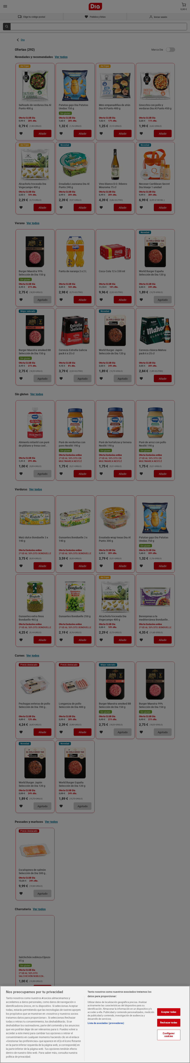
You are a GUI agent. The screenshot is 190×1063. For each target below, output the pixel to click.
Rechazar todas (168, 1022)
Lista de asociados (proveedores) (106, 1023)
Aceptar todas (168, 1012)
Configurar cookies (168, 1035)
